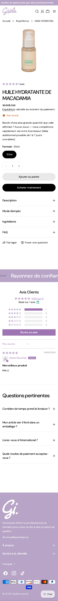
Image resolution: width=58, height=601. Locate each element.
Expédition (8, 109)
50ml (9, 154)
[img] (10, 353)
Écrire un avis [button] (29, 332)
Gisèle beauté (20, 593)
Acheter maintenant (29, 187)
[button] (10, 84)
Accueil (6, 21)
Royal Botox (22, 21)
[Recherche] (37, 11)
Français (7, 564)
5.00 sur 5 (37, 298)
